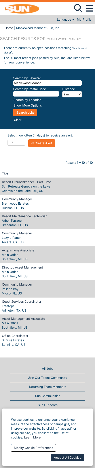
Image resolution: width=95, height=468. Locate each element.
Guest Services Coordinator (21, 301)
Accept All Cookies (67, 457)
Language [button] (64, 19)
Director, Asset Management (22, 267)
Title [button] (5, 173)
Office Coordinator (15, 336)
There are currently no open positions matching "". (46, 50)
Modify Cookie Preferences (33, 448)
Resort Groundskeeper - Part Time (26, 182)
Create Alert (43, 143)
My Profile (84, 19)
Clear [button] (17, 120)
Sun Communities (47, 396)
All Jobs (47, 368)
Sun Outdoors (47, 405)
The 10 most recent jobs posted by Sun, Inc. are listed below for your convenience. (47, 60)
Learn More (32, 437)
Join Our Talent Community (47, 377)
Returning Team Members (47, 387)
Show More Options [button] (27, 105)
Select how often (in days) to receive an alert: (40, 135)
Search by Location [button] (27, 100)
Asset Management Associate (23, 318)
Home (9, 28)
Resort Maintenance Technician (24, 216)
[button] (89, 8)
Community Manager (17, 199)
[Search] (78, 8)
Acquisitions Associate (18, 250)
